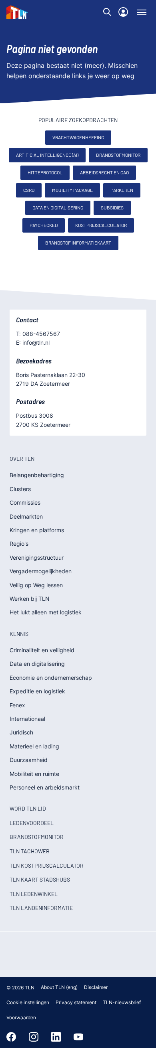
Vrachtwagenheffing (78, 137)
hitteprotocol (45, 172)
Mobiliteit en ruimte (34, 773)
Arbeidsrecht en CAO (104, 172)
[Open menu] (142, 12)
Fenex (17, 705)
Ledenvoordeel (32, 822)
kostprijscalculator (101, 225)
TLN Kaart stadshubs (40, 879)
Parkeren (121, 190)
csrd (28, 190)
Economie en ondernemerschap (51, 677)
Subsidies (112, 207)
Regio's (19, 543)
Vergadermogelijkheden (41, 571)
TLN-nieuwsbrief (122, 1002)
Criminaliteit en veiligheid (42, 650)
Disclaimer (96, 987)
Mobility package (72, 190)
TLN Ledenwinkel (34, 893)
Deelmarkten (26, 516)
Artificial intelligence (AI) (47, 155)
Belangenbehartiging (37, 475)
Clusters (20, 489)
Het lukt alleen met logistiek (46, 612)
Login (123, 12)
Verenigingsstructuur (37, 557)
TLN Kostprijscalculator (47, 865)
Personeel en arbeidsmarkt (45, 787)
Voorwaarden (21, 1017)
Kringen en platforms (37, 530)
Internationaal (27, 718)
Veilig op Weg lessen (36, 585)
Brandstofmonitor (118, 155)
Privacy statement (76, 1002)
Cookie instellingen (27, 1002)
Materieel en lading (34, 746)
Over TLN (22, 458)
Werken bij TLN (30, 598)
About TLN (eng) (59, 987)
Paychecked (44, 225)
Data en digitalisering (57, 207)
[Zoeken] (107, 12)
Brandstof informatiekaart (78, 242)
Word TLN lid (28, 808)
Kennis (19, 633)
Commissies (25, 502)
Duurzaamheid (29, 759)
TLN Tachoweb (30, 851)
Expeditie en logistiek (37, 691)
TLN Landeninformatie (41, 907)
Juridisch (21, 732)
